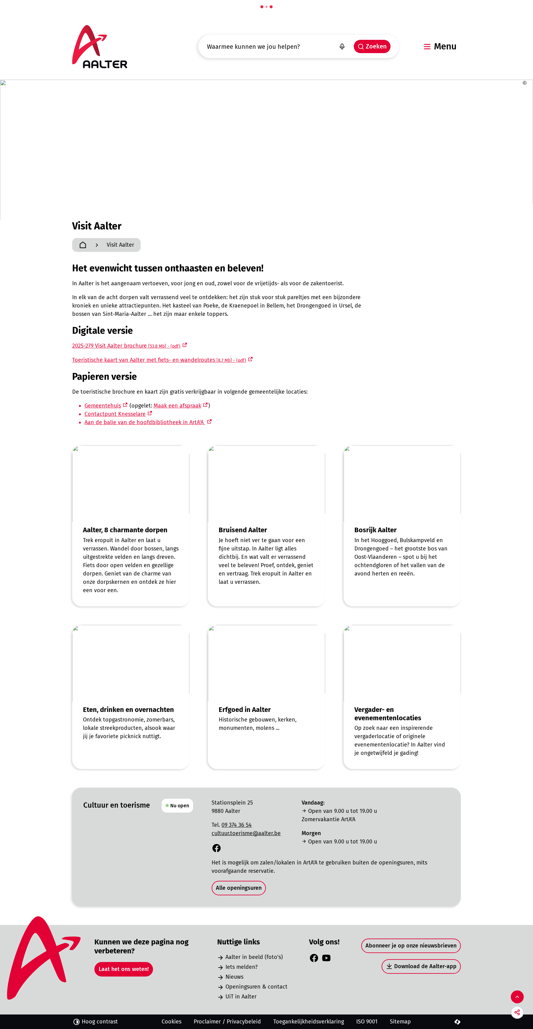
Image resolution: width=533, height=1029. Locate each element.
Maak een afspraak (177, 405)
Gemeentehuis (103, 405)
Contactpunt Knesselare (115, 414)
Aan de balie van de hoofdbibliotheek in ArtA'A (145, 422)
